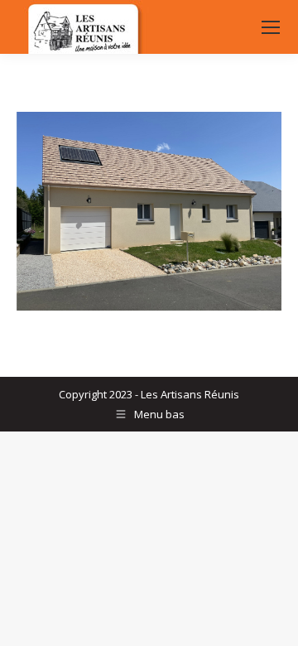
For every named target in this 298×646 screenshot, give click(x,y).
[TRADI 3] (149, 211)
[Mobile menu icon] (270, 27)
